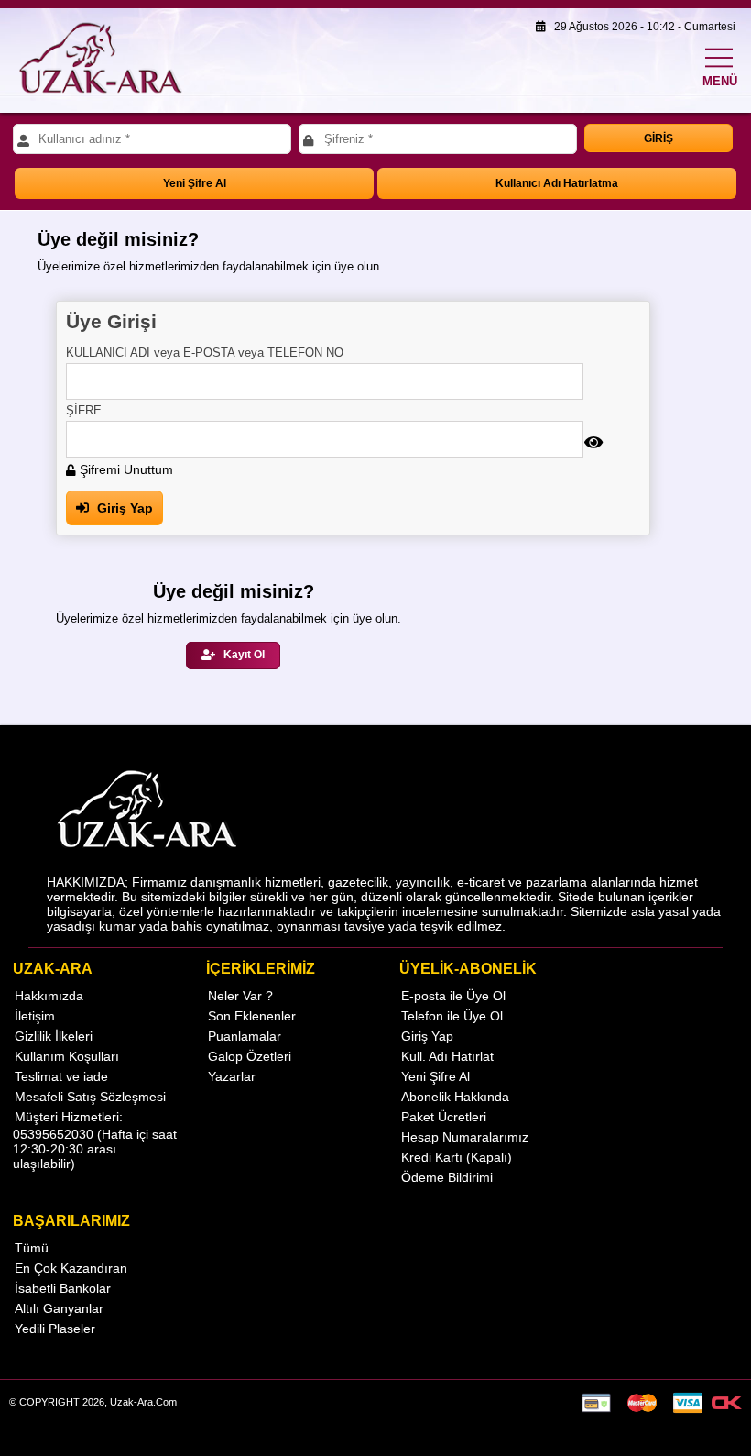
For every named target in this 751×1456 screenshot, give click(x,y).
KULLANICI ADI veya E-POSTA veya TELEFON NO (204, 352)
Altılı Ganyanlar (59, 1308)
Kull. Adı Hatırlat (447, 1056)
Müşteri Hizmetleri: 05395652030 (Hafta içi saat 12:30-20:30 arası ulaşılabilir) (95, 1140)
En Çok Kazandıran (71, 1268)
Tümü (32, 1248)
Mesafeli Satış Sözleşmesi (90, 1096)
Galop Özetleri (249, 1056)
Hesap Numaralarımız (464, 1137)
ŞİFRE (84, 410)
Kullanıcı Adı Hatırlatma (556, 183)
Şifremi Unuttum (124, 469)
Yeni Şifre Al (194, 183)
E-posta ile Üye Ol (453, 995)
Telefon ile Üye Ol (452, 1016)
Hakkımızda (49, 995)
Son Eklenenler (252, 1016)
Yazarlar (232, 1076)
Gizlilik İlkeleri (54, 1036)
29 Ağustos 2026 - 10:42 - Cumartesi (640, 26)
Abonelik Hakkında (455, 1096)
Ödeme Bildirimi (447, 1177)
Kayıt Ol (243, 654)
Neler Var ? (240, 995)
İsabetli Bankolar (63, 1288)
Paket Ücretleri (443, 1116)
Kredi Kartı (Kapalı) (456, 1157)
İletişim (35, 1016)
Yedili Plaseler (55, 1328)
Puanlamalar (244, 1036)
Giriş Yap (123, 508)
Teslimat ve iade (61, 1076)
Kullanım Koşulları (67, 1056)
